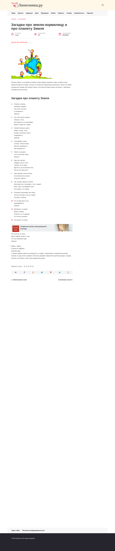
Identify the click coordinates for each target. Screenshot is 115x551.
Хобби (53, 13)
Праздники (44, 13)
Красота (20, 13)
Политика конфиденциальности (33, 530)
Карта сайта (16, 530)
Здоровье (29, 13)
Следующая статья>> (65, 279)
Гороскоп (90, 13)
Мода (13, 13)
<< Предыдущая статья (19, 279)
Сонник (69, 13)
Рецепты (61, 13)
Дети (36, 13)
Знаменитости (79, 13)
